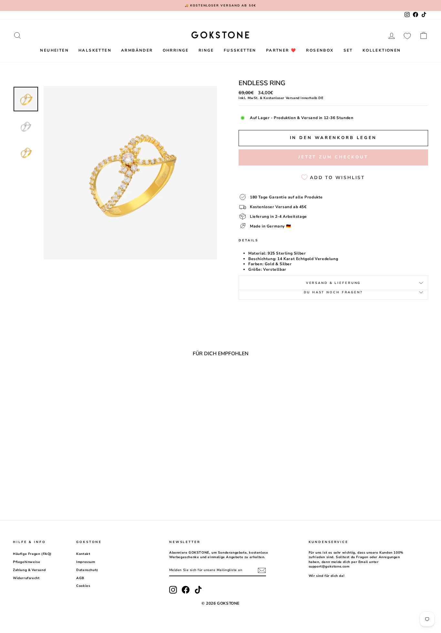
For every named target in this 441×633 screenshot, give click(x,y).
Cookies (83, 586)
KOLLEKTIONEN (382, 50)
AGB (80, 578)
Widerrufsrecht (26, 578)
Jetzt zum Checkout (333, 157)
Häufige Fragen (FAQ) (32, 554)
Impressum (85, 562)
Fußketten (240, 50)
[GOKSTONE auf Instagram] (173, 590)
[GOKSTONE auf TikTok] (198, 590)
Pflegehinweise (26, 562)
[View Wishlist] (407, 35)
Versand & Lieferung (333, 283)
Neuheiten (54, 50)
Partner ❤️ (281, 50)
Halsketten (94, 50)
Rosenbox (319, 50)
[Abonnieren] (262, 570)
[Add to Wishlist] (104, 379)
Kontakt (83, 554)
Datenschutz (87, 570)
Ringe (206, 50)
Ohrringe (176, 50)
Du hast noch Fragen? (333, 292)
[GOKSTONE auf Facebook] (186, 590)
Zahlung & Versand (29, 570)
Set (348, 50)
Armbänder (137, 50)
